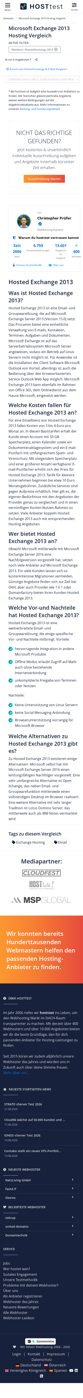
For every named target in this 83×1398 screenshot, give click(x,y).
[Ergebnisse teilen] (37, 59)
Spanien (60, 1370)
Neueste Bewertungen (21, 1307)
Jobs (6, 1263)
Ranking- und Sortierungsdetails (40, 109)
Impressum (56, 1354)
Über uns (58, 265)
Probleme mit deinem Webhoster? (30, 1285)
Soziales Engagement (20, 1274)
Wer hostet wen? (16, 1269)
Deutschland (30, 1365)
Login (16, 1354)
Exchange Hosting (30, 842)
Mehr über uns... (16, 1072)
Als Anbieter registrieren (22, 1296)
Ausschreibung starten (44, 179)
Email (62, 842)
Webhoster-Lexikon (18, 1318)
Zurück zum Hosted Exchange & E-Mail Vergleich (38, 69)
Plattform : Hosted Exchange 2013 (32, 49)
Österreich (57, 1365)
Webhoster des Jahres (21, 1301)
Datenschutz (41, 1359)
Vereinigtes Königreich (28, 1370)
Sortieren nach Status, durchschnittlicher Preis (42, 79)
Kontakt (34, 1354)
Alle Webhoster (15, 1312)
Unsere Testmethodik (29, 265)
